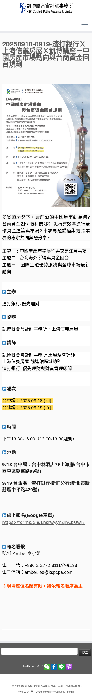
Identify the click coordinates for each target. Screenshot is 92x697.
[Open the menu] (84, 23)
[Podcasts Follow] (69, 666)
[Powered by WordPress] (31, 690)
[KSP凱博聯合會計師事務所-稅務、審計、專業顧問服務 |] (46, 8)
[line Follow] (61, 666)
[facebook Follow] (54, 666)
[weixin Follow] (47, 666)
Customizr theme (64, 691)
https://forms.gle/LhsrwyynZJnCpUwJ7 (43, 522)
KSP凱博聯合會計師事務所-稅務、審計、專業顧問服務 (50, 686)
